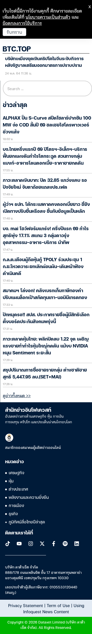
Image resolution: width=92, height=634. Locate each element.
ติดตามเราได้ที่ (19, 533)
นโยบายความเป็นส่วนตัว (48, 16)
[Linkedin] (76, 543)
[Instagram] (30, 543)
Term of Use (58, 605)
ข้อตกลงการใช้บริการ (22, 23)
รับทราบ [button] (14, 32)
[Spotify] (65, 543)
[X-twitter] (42, 543)
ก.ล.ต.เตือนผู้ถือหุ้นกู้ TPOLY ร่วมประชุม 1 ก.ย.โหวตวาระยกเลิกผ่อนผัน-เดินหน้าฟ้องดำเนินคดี (43, 267)
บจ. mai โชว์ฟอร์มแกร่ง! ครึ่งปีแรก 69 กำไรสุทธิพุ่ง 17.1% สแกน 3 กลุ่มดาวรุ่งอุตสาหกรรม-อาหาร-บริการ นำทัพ (46, 236)
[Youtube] (19, 543)
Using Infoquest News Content (53, 608)
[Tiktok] (7, 543)
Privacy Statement (25, 605)
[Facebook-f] (53, 543)
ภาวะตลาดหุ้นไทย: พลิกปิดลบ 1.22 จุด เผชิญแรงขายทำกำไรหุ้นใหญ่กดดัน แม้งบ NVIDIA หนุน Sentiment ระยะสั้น (46, 346)
